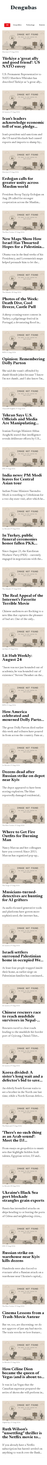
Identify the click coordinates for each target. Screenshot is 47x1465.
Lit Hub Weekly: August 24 (17, 658)
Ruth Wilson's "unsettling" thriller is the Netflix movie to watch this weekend (22, 1435)
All (7, 25)
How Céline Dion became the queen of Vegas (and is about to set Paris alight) (21, 1375)
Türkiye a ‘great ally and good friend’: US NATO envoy (21, 63)
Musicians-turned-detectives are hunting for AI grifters (22, 896)
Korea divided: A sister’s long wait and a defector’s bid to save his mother (22, 1078)
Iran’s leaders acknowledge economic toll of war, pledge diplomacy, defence (23, 125)
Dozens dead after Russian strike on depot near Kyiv (23, 776)
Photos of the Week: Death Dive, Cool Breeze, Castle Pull (20, 303)
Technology (30, 25)
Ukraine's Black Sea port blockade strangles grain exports (23, 1197)
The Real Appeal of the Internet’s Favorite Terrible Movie (22, 600)
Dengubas (24, 8)
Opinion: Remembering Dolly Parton (23, 361)
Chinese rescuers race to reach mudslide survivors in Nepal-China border (21, 1018)
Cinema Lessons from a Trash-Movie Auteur (23, 1315)
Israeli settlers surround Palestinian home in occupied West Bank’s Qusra (23, 958)
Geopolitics (17, 25)
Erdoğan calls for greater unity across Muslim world (20, 183)
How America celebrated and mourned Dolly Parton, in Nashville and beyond (23, 720)
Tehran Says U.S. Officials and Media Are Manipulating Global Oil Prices (19, 421)
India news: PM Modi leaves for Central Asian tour (22, 479)
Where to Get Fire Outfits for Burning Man (20, 836)
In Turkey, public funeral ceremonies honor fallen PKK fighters (19, 541)
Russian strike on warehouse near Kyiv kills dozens (21, 1257)
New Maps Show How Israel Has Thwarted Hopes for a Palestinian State (23, 245)
